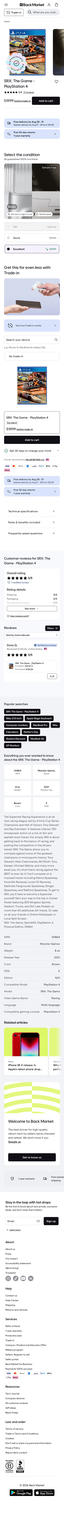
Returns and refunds (16, 1309)
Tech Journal (12, 1393)
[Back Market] (32, 4)
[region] (32, 1052)
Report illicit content (16, 1452)
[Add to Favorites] (56, 81)
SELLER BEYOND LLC (35, 459)
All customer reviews (16, 1403)
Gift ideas (10, 1407)
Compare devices (15, 1398)
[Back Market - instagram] (8, 1278)
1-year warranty (13, 1330)
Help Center (12, 1300)
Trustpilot (10, 1272)
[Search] (29, 12)
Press (8, 1253)
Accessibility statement (18, 1263)
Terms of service (14, 1428)
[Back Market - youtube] (23, 1278)
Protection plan (13, 1335)
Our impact (11, 1258)
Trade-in (9, 1340)
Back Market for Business (18, 1364)
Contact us (11, 1295)
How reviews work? (19, 616)
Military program (14, 1349)
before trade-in (22, 100)
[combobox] (32, 340)
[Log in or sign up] (49, 4)
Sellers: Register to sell (17, 1354)
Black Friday (11, 1412)
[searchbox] (46, 12)
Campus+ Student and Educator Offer (25, 1345)
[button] (16, 63)
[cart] (56, 4)
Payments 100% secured (18, 1368)
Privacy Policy (12, 1447)
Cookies (9, 1438)
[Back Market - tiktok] (15, 1278)
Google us (14, 1141)
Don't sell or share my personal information (28, 1443)
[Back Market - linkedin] (30, 1278)
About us (10, 1249)
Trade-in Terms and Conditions (22, 1433)
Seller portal (11, 1359)
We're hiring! (12, 1268)
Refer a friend (12, 1326)
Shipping (10, 1305)
